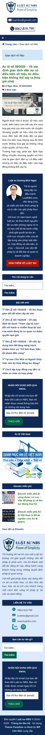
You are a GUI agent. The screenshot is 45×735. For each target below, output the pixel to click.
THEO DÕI (14, 421)
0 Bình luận (10, 90)
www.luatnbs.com (26, 621)
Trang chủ (11, 44)
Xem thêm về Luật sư (22, 263)
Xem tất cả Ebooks (13, 529)
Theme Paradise (14, 727)
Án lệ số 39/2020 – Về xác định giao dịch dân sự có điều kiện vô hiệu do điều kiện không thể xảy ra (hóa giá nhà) (21, 74)
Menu (22, 38)
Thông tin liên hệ (20, 723)
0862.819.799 (24, 610)
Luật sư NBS (23, 719)
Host (29, 727)
